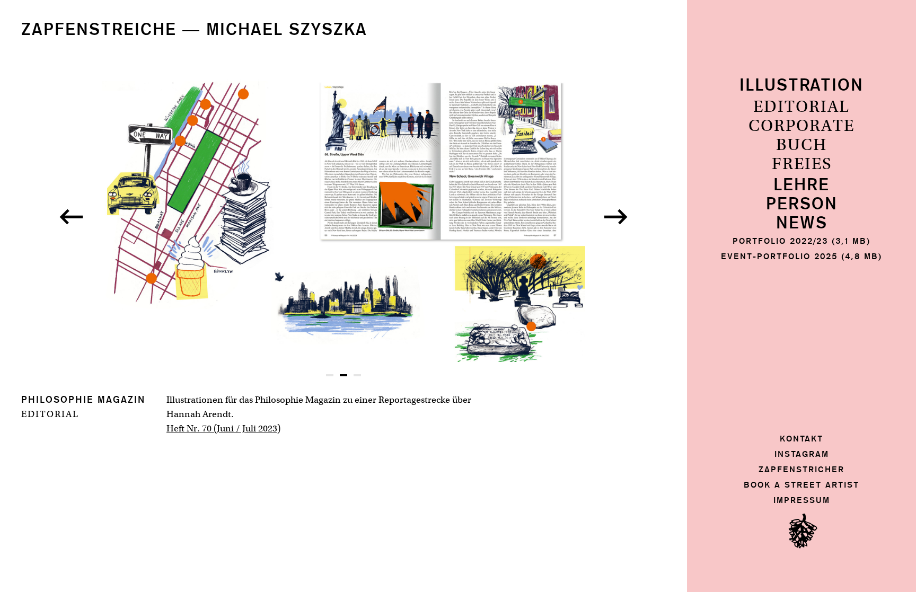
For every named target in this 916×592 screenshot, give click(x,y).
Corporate (801, 126)
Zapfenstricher (801, 469)
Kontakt (801, 439)
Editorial (801, 107)
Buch (801, 145)
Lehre (801, 185)
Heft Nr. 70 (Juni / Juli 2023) (223, 428)
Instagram (801, 454)
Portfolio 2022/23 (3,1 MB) (801, 241)
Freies (802, 164)
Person (802, 204)
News (801, 223)
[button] (71, 217)
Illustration (801, 85)
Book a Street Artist (801, 485)
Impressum (801, 500)
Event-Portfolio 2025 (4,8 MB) (801, 256)
